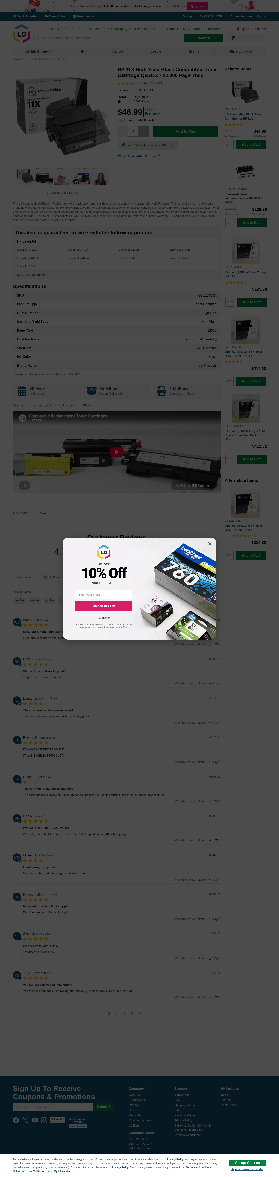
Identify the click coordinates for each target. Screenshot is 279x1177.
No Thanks (103, 617)
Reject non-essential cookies (247, 1169)
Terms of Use (121, 627)
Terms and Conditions (198, 1167)
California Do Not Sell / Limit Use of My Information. (42, 1171)
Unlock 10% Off (104, 606)
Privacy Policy (175, 1159)
